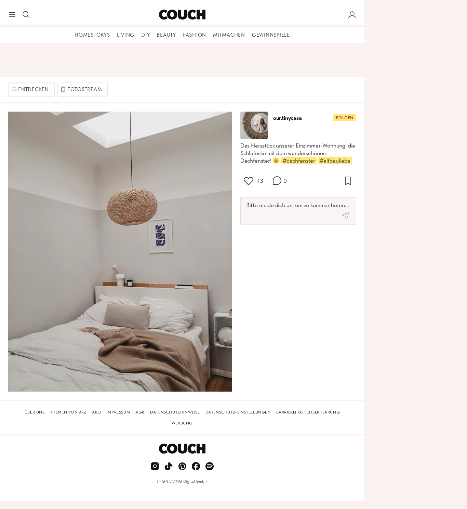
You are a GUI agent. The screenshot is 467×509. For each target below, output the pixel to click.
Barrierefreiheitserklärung (308, 412)
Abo (96, 412)
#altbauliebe (334, 160)
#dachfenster (298, 160)
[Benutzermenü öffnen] (352, 15)
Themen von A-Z (68, 412)
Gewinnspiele (271, 35)
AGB (140, 412)
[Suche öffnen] (26, 15)
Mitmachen (229, 35)
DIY (145, 35)
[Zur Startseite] (182, 15)
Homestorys (92, 35)
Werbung (182, 423)
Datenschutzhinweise (175, 412)
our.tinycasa (287, 117)
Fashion (194, 35)
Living (126, 35)
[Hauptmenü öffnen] (12, 15)
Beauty (166, 35)
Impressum (118, 412)
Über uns (35, 412)
